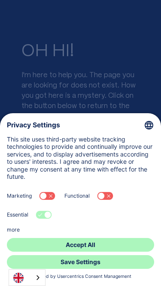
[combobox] (27, 277)
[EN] (27, 278)
